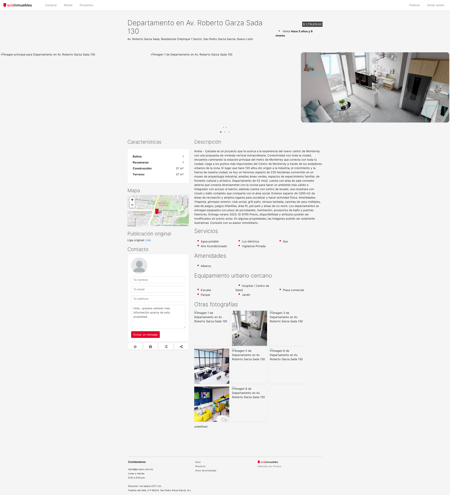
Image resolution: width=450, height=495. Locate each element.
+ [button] (132, 199)
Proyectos (86, 5)
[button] (221, 132)
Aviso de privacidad (205, 470)
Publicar (414, 5)
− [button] (132, 205)
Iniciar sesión (435, 5)
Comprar (51, 5)
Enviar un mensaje (145, 334)
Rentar (68, 5)
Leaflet (157, 225)
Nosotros (200, 466)
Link (148, 240)
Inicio (198, 462)
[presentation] (223, 127)
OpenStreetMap (170, 225)
